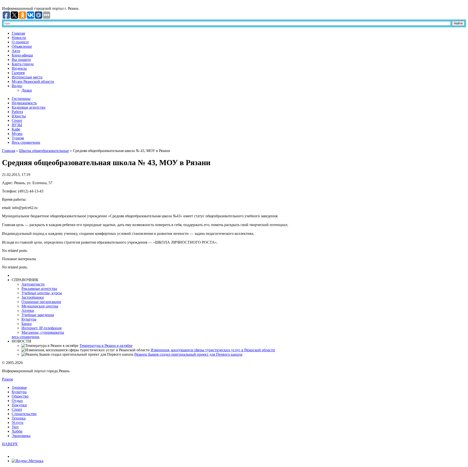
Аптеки (27, 310)
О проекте (20, 42)
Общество (20, 396)
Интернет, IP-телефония (41, 328)
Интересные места (27, 77)
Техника (19, 418)
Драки (26, 90)
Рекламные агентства (39, 288)
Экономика (21, 436)
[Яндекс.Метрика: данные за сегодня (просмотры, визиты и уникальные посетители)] (27, 461)
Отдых (17, 401)
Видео (17, 86)
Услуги (17, 422)
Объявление (22, 46)
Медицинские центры (39, 306)
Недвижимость (24, 103)
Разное (7, 379)
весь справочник (25, 337)
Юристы (19, 116)
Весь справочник (26, 142)
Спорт (17, 120)
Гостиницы (21, 98)
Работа (17, 112)
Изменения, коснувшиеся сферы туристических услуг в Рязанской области (213, 350)
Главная (18, 33)
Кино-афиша (22, 55)
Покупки (19, 405)
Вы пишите (21, 59)
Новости (19, 38)
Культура (28, 319)
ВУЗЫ (17, 125)
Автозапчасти (33, 284)
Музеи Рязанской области (33, 81)
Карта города (23, 64)
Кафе (16, 129)
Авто (16, 51)
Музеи (17, 134)
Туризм (18, 138)
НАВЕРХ (10, 444)
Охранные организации (41, 302)
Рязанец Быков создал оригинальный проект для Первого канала (188, 354)
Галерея (18, 73)
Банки (26, 324)
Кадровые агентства (28, 107)
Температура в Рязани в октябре (106, 345)
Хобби (17, 431)
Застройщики (32, 297)
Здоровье (19, 387)
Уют (15, 427)
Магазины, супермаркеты (42, 332)
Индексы (19, 68)
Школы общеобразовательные (44, 151)
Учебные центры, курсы (41, 293)
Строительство (24, 414)
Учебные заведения (37, 315)
